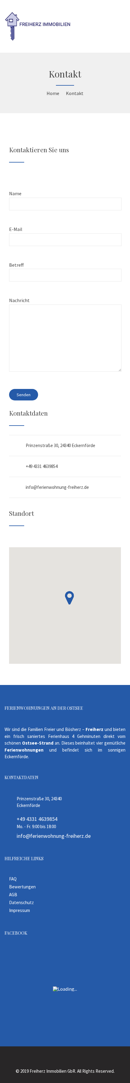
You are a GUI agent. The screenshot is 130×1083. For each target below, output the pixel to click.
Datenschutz (21, 902)
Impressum (19, 910)
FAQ (13, 879)
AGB (13, 894)
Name (15, 193)
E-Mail (15, 229)
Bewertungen (22, 887)
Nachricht (19, 300)
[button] (69, 598)
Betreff (16, 265)
